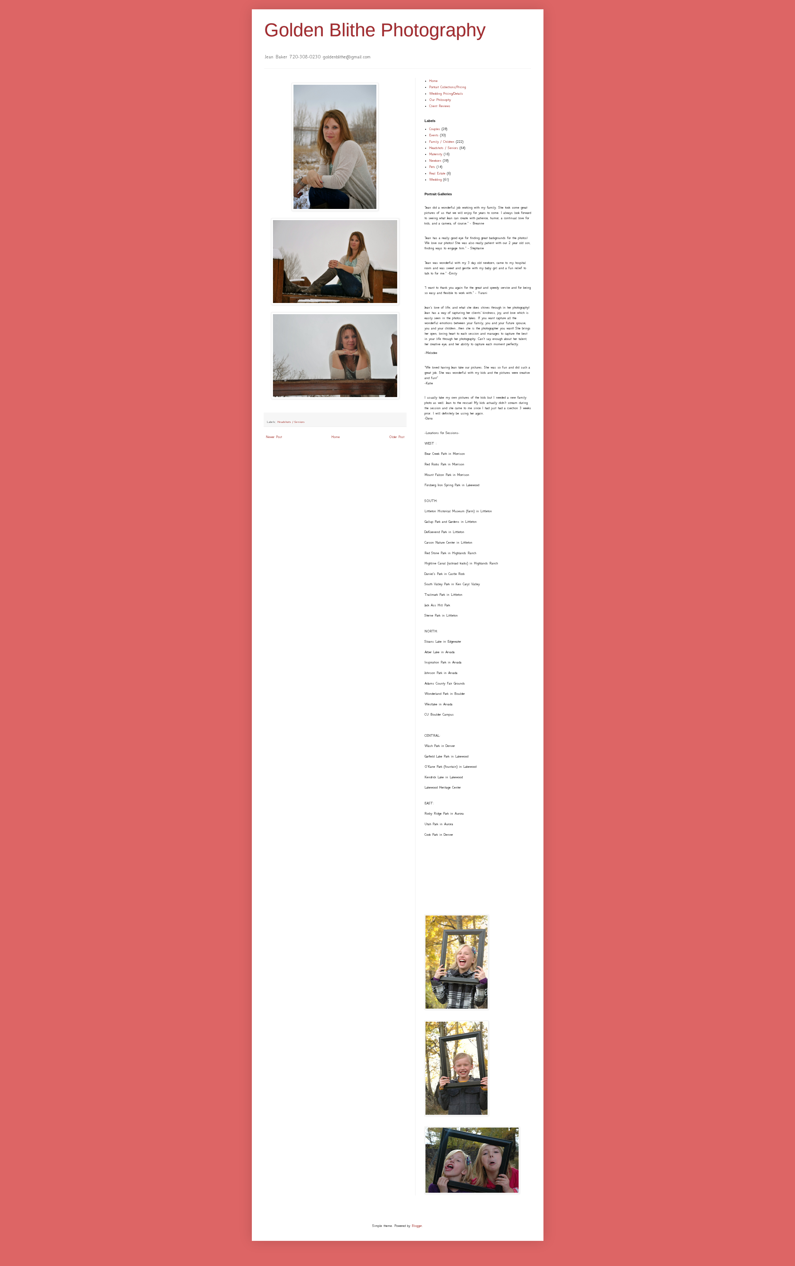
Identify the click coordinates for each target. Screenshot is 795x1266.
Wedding (435, 180)
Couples (434, 129)
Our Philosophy (440, 100)
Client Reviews (439, 106)
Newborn (435, 161)
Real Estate (437, 173)
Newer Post (274, 437)
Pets (432, 167)
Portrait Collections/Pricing (447, 87)
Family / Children (441, 142)
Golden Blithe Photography (375, 30)
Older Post (396, 437)
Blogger (417, 1226)
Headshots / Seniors (291, 422)
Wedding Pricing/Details (446, 94)
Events (433, 135)
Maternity (435, 154)
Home (335, 437)
